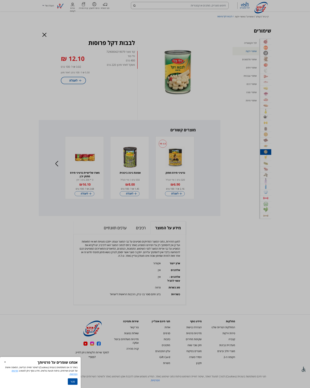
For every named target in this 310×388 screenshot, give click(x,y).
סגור (72, 381)
